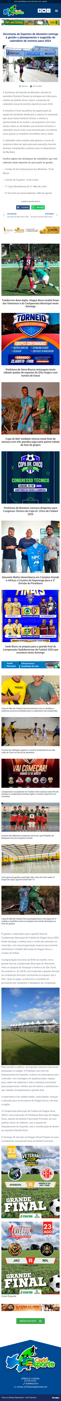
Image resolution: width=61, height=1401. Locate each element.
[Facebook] (40, 11)
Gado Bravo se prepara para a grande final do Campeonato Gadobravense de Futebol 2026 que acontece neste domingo (30, 649)
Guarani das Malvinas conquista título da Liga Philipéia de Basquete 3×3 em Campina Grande (27, 837)
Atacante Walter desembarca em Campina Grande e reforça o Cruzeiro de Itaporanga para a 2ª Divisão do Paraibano (30, 580)
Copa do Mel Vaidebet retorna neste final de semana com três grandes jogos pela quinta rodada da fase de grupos (30, 441)
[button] (56, 10)
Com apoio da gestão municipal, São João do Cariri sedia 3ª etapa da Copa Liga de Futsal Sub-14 (28, 878)
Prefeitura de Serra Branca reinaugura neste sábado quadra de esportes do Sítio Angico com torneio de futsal (31, 372)
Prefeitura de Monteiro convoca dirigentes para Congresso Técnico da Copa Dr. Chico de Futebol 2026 (30, 510)
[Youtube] (44, 11)
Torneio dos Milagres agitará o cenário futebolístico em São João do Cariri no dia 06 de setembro (28, 751)
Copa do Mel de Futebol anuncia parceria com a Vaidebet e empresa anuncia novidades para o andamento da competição (29, 709)
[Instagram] (49, 11)
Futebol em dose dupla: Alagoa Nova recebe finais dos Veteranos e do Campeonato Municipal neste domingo (30, 303)
